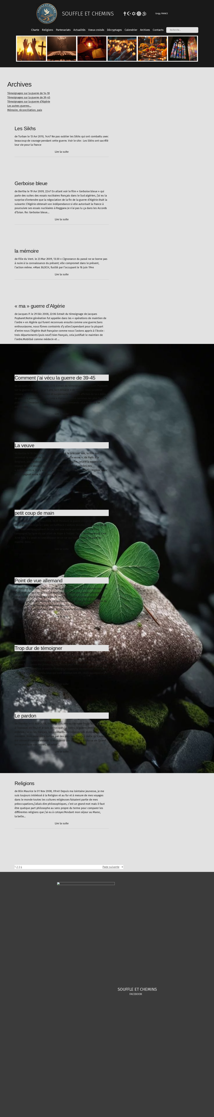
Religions (25, 783)
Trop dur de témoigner (38, 648)
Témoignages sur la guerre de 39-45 (28, 97)
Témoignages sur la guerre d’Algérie (28, 101)
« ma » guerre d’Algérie (40, 306)
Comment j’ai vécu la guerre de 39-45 (55, 378)
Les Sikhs (25, 128)
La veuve (24, 445)
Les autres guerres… (19, 105)
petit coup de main (34, 513)
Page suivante (112, 867)
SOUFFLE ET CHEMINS (88, 13)
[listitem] (31, 48)
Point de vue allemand (38, 580)
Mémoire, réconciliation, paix (24, 110)
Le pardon (25, 715)
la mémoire (27, 251)
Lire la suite (62, 152)
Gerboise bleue (31, 183)
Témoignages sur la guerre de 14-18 (28, 93)
